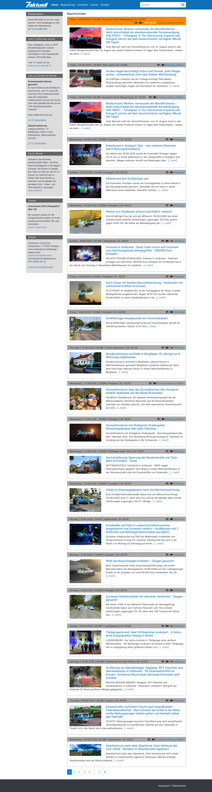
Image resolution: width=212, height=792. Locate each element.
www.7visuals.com (37, 227)
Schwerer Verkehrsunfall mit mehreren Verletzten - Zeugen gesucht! (144, 598)
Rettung (171, 65)
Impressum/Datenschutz (40, 255)
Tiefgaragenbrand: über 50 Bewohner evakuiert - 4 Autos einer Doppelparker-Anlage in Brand (143, 633)
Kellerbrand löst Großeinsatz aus (127, 178)
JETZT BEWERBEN (37, 120)
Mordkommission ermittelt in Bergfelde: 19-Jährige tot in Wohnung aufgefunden (143, 355)
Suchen (94, 4)
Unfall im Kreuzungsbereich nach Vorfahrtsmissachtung (142, 489)
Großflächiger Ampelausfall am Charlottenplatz (137, 318)
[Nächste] (99, 772)
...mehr (85, 53)
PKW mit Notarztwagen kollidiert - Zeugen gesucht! (140, 561)
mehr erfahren (35, 190)
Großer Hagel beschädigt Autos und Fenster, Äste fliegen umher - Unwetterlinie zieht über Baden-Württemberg (143, 72)
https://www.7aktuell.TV (39, 65)
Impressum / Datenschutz (172, 785)
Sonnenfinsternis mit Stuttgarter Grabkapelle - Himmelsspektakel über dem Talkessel (136, 427)
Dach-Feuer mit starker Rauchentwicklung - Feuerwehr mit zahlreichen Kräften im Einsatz (144, 284)
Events (162, 22)
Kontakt (105, 4)
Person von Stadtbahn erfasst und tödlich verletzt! (139, 211)
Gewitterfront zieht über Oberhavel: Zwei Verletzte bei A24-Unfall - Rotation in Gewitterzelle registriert (141, 747)
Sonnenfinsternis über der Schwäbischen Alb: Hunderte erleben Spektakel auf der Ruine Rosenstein (142, 391)
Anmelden (82, 4)
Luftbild (161, 739)
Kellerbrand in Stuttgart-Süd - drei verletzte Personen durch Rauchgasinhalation (141, 147)
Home (54, 4)
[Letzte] (105, 772)
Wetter (180, 22)
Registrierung (68, 4)
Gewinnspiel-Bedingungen (40, 267)
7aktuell (37, 29)
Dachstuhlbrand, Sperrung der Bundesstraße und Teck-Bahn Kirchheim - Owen (142, 459)
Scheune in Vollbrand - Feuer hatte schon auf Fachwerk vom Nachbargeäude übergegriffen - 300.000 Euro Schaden (142, 250)
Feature (171, 22)
